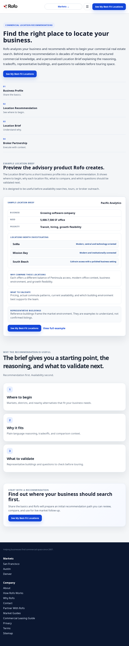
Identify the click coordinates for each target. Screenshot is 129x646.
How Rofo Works (13, 593)
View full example (54, 328)
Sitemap (8, 633)
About (6, 588)
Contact (7, 603)
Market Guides (12, 613)
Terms (7, 628)
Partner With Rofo (14, 608)
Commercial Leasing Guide (19, 618)
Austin (7, 569)
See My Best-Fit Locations (109, 6)
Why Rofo (9, 598)
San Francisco (11, 564)
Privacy (7, 623)
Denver (7, 574)
